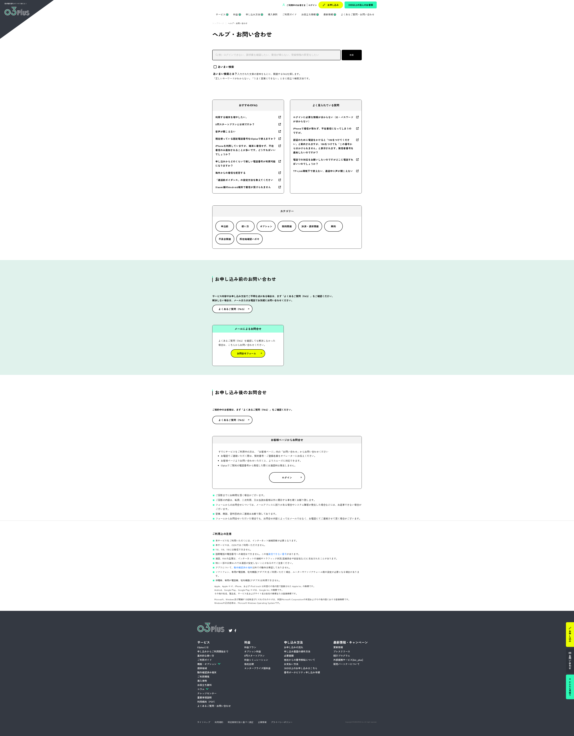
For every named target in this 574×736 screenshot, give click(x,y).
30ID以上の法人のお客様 (360, 4)
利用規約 (219, 722)
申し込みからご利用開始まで (212, 651)
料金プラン (250, 647)
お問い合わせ (570, 662)
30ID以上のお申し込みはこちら (300, 668)
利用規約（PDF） (206, 701)
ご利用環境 (203, 676)
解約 (333, 226)
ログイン (312, 5)
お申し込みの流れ (293, 647)
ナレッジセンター (206, 693)
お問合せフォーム (246, 353)
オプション (266, 226)
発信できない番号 (277, 554)
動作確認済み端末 (243, 567)
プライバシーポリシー (282, 722)
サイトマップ (203, 722)
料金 (235, 14)
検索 (352, 55)
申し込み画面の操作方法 (297, 651)
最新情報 (328, 14)
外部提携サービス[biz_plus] (348, 660)
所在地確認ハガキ (249, 239)
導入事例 (272, 14)
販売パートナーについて (346, 664)
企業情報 (262, 722)
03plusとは (203, 647)
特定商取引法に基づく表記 (241, 722)
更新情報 (338, 647)
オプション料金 (252, 651)
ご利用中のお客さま (296, 5)
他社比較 (249, 664)
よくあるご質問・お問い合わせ (357, 14)
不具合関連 (225, 239)
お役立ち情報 (308, 14)
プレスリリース (341, 651)
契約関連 (287, 226)
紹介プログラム (341, 655)
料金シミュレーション (256, 660)
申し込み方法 (253, 14)
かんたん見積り (569, 688)
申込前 (224, 226)
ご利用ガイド (289, 14)
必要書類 (289, 655)
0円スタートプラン (254, 655)
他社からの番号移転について (299, 660)
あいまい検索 (226, 67)
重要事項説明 (204, 697)
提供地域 (202, 668)
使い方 (245, 226)
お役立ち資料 (204, 685)
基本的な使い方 (205, 655)
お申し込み (333, 4)
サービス (220, 14)
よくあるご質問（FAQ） (232, 309)
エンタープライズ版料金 (257, 668)
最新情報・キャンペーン (350, 642)
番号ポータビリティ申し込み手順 (302, 672)
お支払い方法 (291, 664)
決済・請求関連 (310, 226)
